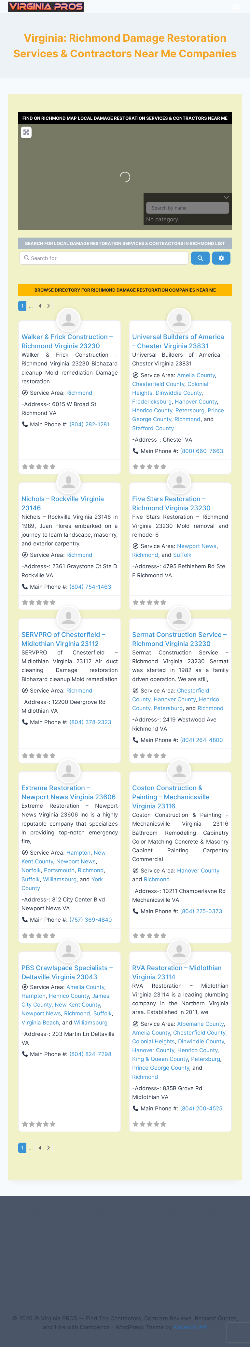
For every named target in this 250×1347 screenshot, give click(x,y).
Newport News (196, 546)
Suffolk (182, 555)
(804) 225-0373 (201, 911)
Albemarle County (200, 1024)
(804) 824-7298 (90, 1054)
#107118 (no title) (54, 1212)
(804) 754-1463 (90, 587)
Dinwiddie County (178, 393)
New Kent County (77, 1004)
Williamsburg (59, 879)
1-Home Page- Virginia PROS (180, 1212)
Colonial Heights (153, 1041)
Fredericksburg (152, 401)
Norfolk (31, 870)
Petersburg (189, 410)
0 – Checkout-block (109, 1212)
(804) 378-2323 (90, 722)
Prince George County (160, 1068)
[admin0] (69, 320)
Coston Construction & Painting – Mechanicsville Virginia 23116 (171, 797)
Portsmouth (59, 870)
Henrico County (152, 410)
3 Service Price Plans (105, 1224)
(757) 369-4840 (90, 919)
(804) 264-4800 (201, 740)
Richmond (79, 393)
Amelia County (196, 375)
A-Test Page (156, 1224)
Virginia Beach (40, 1022)
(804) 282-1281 (89, 424)
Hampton (78, 852)
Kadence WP (190, 1327)
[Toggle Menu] (235, 6)
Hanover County (196, 401)
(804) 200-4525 (201, 1108)
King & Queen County (160, 1059)
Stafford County (153, 428)
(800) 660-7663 (201, 451)
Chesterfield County (158, 384)
